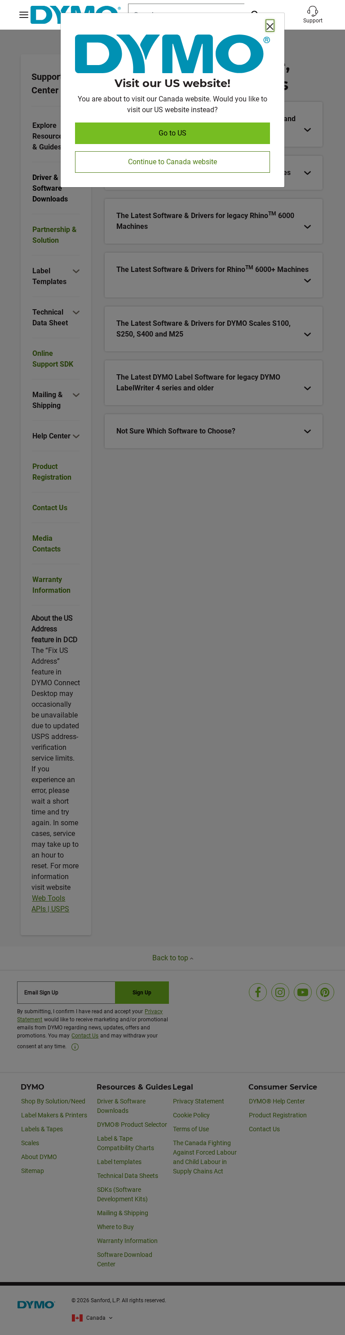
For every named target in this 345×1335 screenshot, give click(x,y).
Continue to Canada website (172, 162)
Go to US (172, 133)
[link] (172, 56)
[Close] (270, 25)
